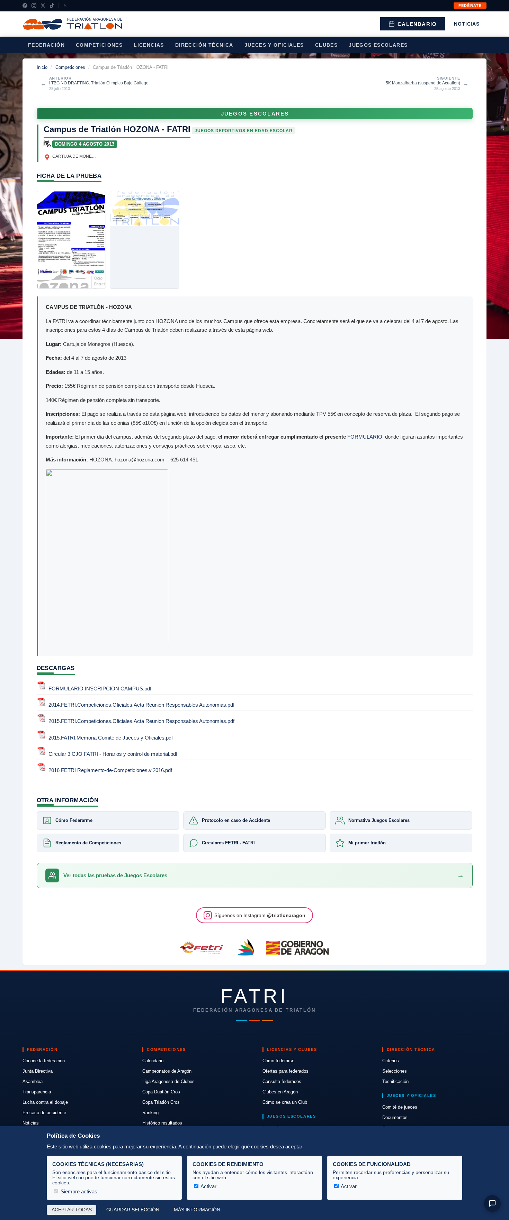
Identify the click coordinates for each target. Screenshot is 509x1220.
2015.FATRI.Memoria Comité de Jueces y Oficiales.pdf (110, 738)
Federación (46, 45)
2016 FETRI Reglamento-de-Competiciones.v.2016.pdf (110, 770)
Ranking (150, 1112)
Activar (207, 1186)
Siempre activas (78, 1191)
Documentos (395, 1117)
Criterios (390, 1060)
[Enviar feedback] (492, 1203)
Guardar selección (132, 1209)
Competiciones (99, 45)
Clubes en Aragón (280, 1091)
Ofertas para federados (285, 1071)
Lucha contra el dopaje (45, 1102)
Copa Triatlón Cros (161, 1102)
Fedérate (470, 5)
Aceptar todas (72, 1209)
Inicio (42, 67)
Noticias (467, 24)
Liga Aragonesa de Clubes (168, 1081)
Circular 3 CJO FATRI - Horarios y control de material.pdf (112, 754)
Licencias (149, 45)
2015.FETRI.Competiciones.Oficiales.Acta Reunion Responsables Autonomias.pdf (141, 721)
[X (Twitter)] (43, 5)
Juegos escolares (378, 45)
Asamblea (33, 1081)
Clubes (326, 45)
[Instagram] (34, 5)
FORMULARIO (364, 437)
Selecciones (394, 1071)
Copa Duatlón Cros (161, 1091)
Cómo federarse (278, 1060)
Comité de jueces (399, 1107)
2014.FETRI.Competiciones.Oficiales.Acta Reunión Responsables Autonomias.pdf (141, 705)
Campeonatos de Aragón (166, 1071)
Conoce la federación (44, 1060)
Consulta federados (281, 1081)
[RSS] (65, 5)
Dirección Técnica (204, 45)
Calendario (417, 24)
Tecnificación (395, 1081)
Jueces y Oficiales (274, 45)
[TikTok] (52, 5)
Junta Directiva (38, 1071)
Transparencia (37, 1091)
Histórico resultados (162, 1123)
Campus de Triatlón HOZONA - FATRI (117, 129)
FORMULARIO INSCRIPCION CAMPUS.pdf (99, 688)
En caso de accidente (44, 1112)
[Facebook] (25, 5)
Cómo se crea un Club (284, 1102)
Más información (197, 1209)
